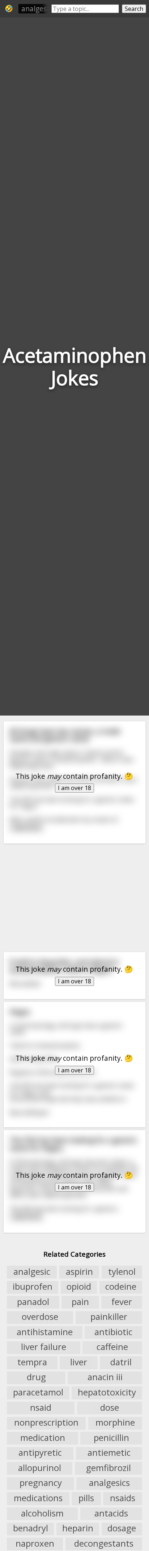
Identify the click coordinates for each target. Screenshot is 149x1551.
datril (121, 1362)
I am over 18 (74, 788)
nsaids (122, 1498)
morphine (115, 1423)
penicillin (111, 1437)
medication (42, 1437)
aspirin (79, 1271)
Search (134, 9)
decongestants (103, 1543)
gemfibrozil (108, 1468)
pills (86, 1498)
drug (36, 1377)
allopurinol (39, 1468)
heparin (77, 1528)
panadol (33, 1302)
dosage (121, 1528)
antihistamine (45, 1332)
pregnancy (41, 1483)
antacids (111, 1513)
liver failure (43, 1347)
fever (121, 1302)
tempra (32, 1362)
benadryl (30, 1528)
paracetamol (38, 1392)
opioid (79, 1287)
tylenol (122, 1271)
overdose (40, 1317)
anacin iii (105, 1377)
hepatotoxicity (107, 1392)
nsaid (40, 1407)
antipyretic (40, 1453)
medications (38, 1498)
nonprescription (46, 1423)
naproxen (35, 1543)
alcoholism (42, 1513)
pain (80, 1302)
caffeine (112, 1347)
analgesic (36, 8)
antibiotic (113, 1332)
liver (78, 1362)
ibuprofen (32, 1287)
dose (109, 1407)
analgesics (109, 1483)
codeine (120, 1287)
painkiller (108, 1317)
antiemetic (109, 1453)
